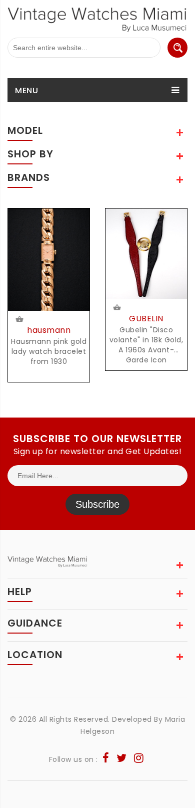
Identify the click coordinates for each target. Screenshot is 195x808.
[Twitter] (122, 759)
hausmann (48, 330)
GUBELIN (146, 318)
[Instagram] (139, 759)
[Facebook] (106, 759)
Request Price (21, 320)
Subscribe (98, 504)
